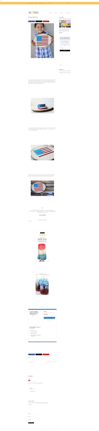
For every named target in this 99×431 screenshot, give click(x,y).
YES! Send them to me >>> (54, 221)
